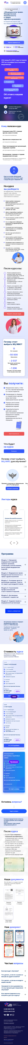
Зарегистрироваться (14, 42)
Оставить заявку (14, 789)
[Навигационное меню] (25, 2)
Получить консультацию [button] (14, 314)
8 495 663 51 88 (9, 1009)
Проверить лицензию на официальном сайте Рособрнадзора (13, 484)
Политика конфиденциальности (10, 1035)
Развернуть (14, 451)
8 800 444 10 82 (9, 1011)
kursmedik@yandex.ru (11, 1028)
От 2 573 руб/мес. (14, 745)
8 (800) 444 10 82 (16, 3)
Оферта (5, 1037)
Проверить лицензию (9, 1023)
